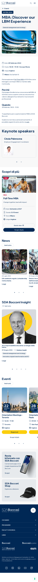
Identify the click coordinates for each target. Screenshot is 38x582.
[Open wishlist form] (4, 579)
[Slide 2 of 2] (21, 162)
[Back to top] (33, 510)
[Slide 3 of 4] (21, 369)
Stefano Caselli (22, 350)
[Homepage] (10, 510)
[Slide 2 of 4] (16, 369)
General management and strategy (14, 353)
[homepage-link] (8, 3)
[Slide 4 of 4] (25, 369)
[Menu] (35, 3)
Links (4, 535)
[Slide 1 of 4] (12, 369)
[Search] (31, 3)
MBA (5, 195)
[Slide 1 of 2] (16, 162)
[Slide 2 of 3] (19, 292)
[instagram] (31, 568)
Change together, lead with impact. (15, 202)
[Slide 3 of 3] (23, 292)
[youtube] (25, 568)
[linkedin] (19, 568)
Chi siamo (5, 520)
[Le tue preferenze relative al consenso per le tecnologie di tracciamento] (35, 579)
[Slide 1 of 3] (14, 292)
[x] (13, 568)
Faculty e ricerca (8, 530)
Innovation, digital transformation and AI (16, 356)
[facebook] (6, 568)
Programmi (6, 525)
